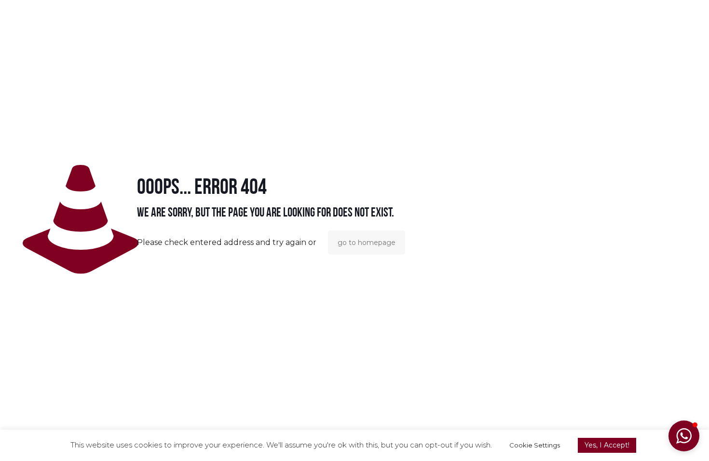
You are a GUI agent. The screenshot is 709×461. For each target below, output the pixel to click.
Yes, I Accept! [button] (607, 445)
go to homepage (366, 242)
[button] (683, 435)
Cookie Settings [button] (534, 445)
